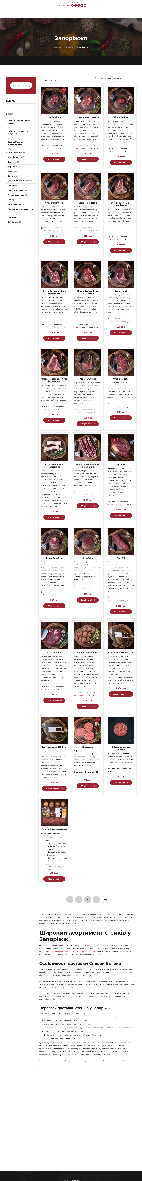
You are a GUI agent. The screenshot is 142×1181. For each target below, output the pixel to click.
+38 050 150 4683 (71, 2)
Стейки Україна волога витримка (19, 122)
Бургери (12, 162)
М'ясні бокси (14, 157)
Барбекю (12, 217)
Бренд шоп (13, 222)
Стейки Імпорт (15, 152)
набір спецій (48, 148)
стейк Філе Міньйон (72, 952)
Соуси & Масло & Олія (18, 181)
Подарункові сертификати (20, 209)
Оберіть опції (53, 159)
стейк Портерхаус (88, 952)
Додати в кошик (120, 694)
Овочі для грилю (16, 190)
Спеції (11, 186)
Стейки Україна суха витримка (18, 132)
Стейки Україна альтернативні (15, 143)
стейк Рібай (58, 952)
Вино (10, 200)
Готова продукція (16, 195)
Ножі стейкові (14, 204)
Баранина (12, 167)
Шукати (28, 85)
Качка (11, 171)
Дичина (11, 176)
